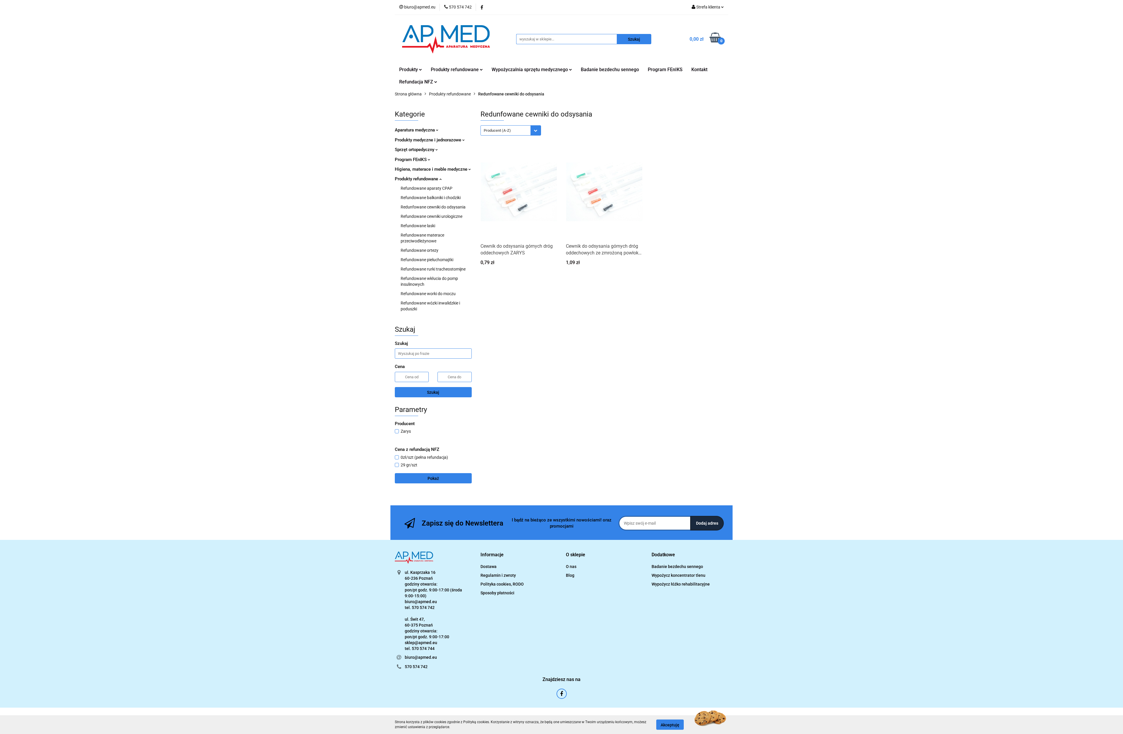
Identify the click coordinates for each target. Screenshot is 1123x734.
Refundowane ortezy (419, 250)
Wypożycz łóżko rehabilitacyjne (681, 584)
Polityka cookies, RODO (502, 584)
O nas (571, 566)
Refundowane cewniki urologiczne (431, 216)
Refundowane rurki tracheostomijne (433, 269)
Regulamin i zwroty (498, 575)
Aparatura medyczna (415, 130)
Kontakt (699, 69)
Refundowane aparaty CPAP (426, 188)
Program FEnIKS (665, 69)
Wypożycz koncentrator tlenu (678, 575)
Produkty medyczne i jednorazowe (428, 140)
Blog (570, 575)
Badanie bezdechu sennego (610, 69)
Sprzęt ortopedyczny (415, 149)
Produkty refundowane (417, 179)
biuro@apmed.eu (421, 657)
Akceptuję (670, 724)
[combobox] (510, 130)
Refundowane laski (418, 225)
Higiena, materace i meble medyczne (432, 169)
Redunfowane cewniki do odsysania (433, 207)
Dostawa (488, 566)
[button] (492, 555)
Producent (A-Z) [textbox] (497, 130)
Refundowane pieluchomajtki (427, 259)
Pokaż (433, 478)
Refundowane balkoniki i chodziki (431, 197)
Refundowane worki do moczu (428, 293)
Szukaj (433, 392)
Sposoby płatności (497, 593)
